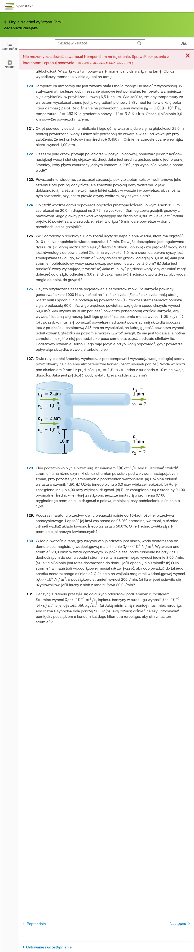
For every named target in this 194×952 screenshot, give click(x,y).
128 (29, 468)
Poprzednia (36, 923)
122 (29, 153)
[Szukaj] (139, 43)
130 (29, 540)
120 (29, 85)
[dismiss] (188, 55)
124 (29, 205)
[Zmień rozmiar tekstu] (183, 43)
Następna (178, 923)
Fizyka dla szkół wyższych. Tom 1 (36, 21)
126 (29, 288)
